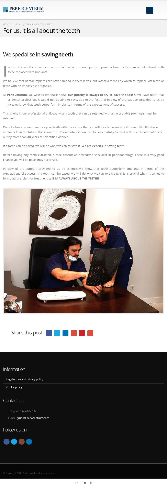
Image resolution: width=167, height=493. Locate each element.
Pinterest (82, 333)
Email (90, 333)
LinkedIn (65, 333)
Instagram (22, 442)
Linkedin (29, 442)
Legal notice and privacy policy (24, 379)
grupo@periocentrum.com (33, 418)
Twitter (57, 333)
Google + (74, 333)
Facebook (49, 333)
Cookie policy (14, 387)
